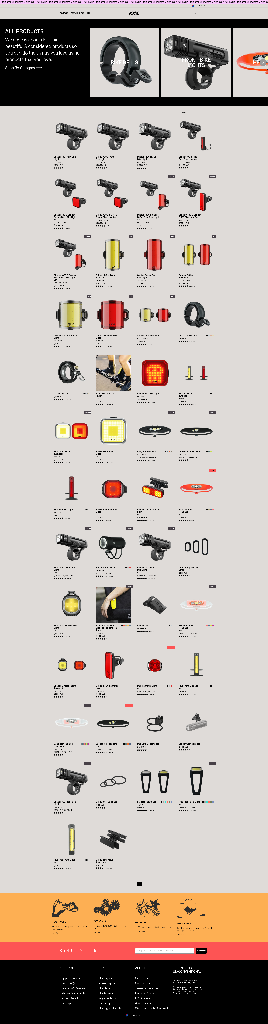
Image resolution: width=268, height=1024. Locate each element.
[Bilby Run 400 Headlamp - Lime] (211, 625)
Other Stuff (80, 13)
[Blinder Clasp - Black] (169, 625)
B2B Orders (142, 998)
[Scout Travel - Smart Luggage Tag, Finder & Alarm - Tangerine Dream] (124, 625)
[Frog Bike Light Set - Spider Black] (161, 802)
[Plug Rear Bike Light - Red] (171, 686)
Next (263, 62)
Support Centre (70, 978)
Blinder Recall (69, 998)
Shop (64, 13)
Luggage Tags (106, 998)
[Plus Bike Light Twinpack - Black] (211, 393)
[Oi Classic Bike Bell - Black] (207, 335)
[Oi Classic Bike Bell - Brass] (213, 335)
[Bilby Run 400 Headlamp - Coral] (207, 625)
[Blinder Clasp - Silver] (171, 625)
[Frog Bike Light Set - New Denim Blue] (171, 802)
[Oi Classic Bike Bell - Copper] (211, 335)
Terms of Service (146, 988)
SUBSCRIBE (201, 951)
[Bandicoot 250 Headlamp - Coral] (213, 509)
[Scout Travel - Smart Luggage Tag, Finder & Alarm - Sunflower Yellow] (128, 625)
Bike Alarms (105, 993)
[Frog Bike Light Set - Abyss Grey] (163, 802)
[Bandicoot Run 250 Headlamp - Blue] (82, 744)
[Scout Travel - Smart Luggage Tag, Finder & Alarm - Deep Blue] (130, 625)
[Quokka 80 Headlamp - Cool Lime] (211, 451)
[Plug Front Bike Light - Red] (130, 567)
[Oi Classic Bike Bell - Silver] (209, 335)
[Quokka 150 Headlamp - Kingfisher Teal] (126, 744)
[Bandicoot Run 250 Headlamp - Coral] (84, 744)
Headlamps (104, 1003)
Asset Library (144, 1003)
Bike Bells (103, 988)
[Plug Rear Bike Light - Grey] (169, 686)
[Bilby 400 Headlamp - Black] (165, 451)
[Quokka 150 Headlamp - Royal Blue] (130, 744)
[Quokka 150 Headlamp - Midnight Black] (124, 744)
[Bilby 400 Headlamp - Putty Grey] (171, 451)
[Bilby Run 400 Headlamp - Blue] (209, 625)
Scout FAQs (67, 983)
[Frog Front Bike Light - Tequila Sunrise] (209, 802)
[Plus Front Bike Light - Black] (211, 686)
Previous (93, 62)
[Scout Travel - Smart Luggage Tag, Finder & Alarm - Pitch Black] (122, 625)
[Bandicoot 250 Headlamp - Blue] (211, 509)
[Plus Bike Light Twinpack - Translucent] (213, 393)
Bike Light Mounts (109, 1008)
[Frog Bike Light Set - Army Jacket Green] (169, 802)
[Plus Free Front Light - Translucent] (88, 860)
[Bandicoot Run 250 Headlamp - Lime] (86, 744)
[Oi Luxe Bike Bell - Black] (84, 393)
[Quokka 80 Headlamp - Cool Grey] (213, 451)
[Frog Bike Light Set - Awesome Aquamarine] (165, 802)
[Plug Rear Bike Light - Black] (167, 686)
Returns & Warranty (73, 993)
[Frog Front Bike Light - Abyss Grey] (205, 802)
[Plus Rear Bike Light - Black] (86, 509)
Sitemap (65, 1003)
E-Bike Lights (106, 983)
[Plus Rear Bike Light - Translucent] (88, 509)
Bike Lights (104, 978)
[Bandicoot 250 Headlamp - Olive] (209, 509)
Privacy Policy (144, 993)
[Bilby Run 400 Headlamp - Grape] (213, 625)
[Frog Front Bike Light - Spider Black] (203, 802)
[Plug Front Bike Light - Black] (126, 567)
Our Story (141, 978)
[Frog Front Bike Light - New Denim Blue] (213, 802)
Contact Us (142, 983)
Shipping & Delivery (73, 988)
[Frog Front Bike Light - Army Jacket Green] (211, 802)
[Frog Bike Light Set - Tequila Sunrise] (167, 802)
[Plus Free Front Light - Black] (86, 860)
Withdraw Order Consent (151, 1008)
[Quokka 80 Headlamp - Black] (207, 451)
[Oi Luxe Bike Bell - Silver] (86, 393)
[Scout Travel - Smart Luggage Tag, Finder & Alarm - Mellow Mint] (126, 625)
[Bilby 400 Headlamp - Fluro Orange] (169, 451)
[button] (59, 168)
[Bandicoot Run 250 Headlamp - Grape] (88, 744)
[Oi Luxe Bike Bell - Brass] (88, 393)
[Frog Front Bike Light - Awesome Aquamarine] (207, 802)
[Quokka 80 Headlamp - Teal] (209, 451)
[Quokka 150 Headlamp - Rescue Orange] (128, 744)
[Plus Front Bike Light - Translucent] (213, 686)
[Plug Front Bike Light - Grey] (128, 567)
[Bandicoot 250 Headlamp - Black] (207, 509)
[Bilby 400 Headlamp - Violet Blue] (167, 451)
